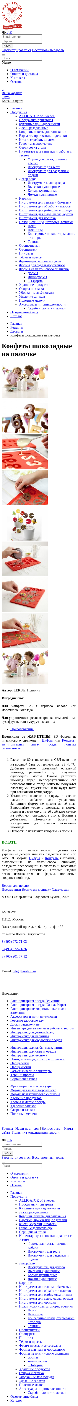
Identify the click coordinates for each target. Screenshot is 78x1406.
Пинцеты (26, 253)
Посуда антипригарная (36, 120)
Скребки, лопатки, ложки (47, 308)
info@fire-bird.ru (24, 971)
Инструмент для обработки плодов (45, 206)
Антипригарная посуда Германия (35, 1001)
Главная (16, 108)
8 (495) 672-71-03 (14, 941)
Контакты (17, 78)
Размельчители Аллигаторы (31, 1071)
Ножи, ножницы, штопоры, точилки (46, 222)
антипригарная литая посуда (29, 744)
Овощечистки (29, 245)
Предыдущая (11, 889)
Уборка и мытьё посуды (36, 292)
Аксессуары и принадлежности (42, 304)
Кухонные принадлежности (39, 124)
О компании (19, 70)
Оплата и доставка (24, 74)
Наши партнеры (27, 1128)
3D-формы (35, 281)
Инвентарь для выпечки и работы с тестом (42, 1028)
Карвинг (25, 198)
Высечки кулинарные (44, 186)
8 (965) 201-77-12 (14, 956)
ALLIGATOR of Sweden (37, 116)
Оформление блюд (24, 312)
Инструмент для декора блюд (32, 1032)
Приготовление (22, 729)
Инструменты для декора (46, 183)
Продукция (18, 112)
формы (33, 273)
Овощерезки (28, 249)
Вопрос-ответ (52, 1128)
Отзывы (16, 81)
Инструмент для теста (44, 167)
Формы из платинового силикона (44, 269)
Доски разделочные (33, 128)
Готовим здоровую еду (35, 143)
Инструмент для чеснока (37, 218)
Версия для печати (15, 885)
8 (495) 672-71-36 (14, 949)
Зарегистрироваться (16, 50)
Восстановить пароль (48, 50)
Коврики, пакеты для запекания (42, 132)
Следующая (60, 889)
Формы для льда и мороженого (42, 265)
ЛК (9, 32)
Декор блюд (27, 179)
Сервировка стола (32, 147)
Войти (7, 46)
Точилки (34, 241)
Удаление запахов (32, 296)
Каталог (16, 316)
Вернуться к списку (36, 889)
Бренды (7, 1128)
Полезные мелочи (32, 300)
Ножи (32, 226)
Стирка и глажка (31, 288)
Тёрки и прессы (30, 257)
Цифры (47, 740)
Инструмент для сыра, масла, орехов (46, 214)
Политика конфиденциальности (36, 1132)
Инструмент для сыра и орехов (33, 1051)
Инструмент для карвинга (29, 1036)
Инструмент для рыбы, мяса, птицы (45, 210)
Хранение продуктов (34, 285)
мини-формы (37, 277)
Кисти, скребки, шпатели (38, 139)
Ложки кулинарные (42, 194)
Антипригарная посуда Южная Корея (38, 1005)
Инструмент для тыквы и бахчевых (45, 202)
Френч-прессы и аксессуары (40, 261)
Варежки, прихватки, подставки (43, 136)
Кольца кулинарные (42, 190)
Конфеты (68, 740)
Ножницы (35, 230)
